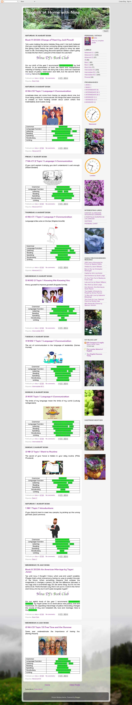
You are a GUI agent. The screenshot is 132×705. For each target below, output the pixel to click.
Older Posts (75, 685)
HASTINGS (88, 221)
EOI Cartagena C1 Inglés (95, 342)
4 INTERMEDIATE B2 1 (92, 92)
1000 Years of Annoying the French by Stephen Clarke (94, 263)
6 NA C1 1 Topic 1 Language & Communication (48, 217)
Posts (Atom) (38, 689)
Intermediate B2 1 (38, 386)
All (85, 60)
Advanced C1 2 (37, 207)
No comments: (50, 78)
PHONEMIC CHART (91, 223)
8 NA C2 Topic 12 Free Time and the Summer (48, 627)
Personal (87, 77)
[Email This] (59, 78)
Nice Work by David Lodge (93, 284)
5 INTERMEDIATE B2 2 (92, 95)
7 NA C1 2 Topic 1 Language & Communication (48, 161)
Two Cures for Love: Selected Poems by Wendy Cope (94, 300)
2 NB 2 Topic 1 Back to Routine (41, 451)
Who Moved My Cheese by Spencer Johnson (93, 304)
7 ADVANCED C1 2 (91, 99)
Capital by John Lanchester (93, 273)
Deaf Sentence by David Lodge (95, 275)
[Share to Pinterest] (67, 78)
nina (95, 38)
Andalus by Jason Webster (93, 266)
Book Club (35, 81)
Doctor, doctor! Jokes (93, 344)
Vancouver (92, 124)
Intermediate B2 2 (38, 331)
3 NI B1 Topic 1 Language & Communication (47, 396)
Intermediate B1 (37, 441)
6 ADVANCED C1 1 (91, 97)
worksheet (44, 74)
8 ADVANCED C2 (90, 102)
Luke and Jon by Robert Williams (95, 282)
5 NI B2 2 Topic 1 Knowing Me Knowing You (47, 280)
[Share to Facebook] (65, 78)
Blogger (77, 697)
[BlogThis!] (61, 78)
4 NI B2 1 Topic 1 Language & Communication (48, 341)
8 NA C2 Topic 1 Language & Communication (48, 91)
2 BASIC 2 (88, 87)
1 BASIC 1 (88, 85)
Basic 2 (34, 498)
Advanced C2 (36, 151)
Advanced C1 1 (37, 270)
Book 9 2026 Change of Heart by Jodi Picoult (49, 40)
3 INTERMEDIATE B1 (92, 90)
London (92, 175)
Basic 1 (34, 559)
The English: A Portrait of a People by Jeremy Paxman (93, 292)
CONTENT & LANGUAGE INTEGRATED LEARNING (93, 213)
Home (47, 685)
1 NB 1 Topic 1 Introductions (39, 508)
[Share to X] (63, 78)
